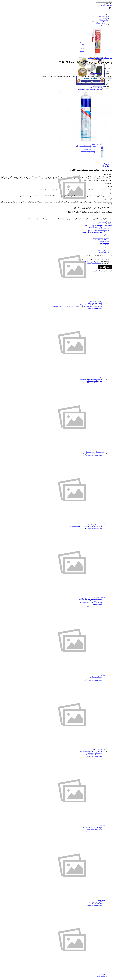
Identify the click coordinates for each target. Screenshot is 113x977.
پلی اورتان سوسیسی (96, 89)
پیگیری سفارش (104, 244)
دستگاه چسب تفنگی (96, 602)
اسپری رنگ (98, 303)
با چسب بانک (108, 247)
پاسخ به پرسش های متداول (101, 238)
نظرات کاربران (104, 166)
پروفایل (110, 8)
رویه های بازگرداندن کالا (102, 239)
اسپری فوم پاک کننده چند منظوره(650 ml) (89, 306)
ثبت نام (99, 7)
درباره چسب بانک (104, 252)
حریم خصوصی (104, 243)
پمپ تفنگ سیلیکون (96, 599)
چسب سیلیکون (97, 73)
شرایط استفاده (104, 241)
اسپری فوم (98, 87)
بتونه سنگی (98, 753)
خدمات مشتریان (107, 234)
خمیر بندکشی (98, 381)
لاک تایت (99, 144)
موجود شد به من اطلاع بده (105, 78)
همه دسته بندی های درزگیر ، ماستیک (91, 382)
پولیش (103, 900)
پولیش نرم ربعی (97, 827)
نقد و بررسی (105, 162)
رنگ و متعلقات (101, 301)
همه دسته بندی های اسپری (94, 308)
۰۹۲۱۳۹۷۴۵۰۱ (84, 261)
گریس (100, 678)
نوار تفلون (99, 903)
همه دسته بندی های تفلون (94, 905)
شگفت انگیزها (101, 976)
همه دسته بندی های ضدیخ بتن (93, 528)
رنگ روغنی (98, 227)
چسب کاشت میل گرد (95, 146)
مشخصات (106, 164)
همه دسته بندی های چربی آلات (93, 680)
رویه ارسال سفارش (103, 230)
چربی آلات (102, 749)
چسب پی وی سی (86, 151)
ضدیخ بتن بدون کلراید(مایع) (94, 526)
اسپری (103, 377)
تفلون (103, 974)
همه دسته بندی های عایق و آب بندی (91, 455)
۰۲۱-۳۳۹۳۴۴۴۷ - (94, 261)
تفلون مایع (99, 902)
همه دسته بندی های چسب (94, 152)
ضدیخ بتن (102, 597)
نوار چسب (102, 14)
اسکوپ (99, 604)
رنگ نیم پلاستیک (87, 225)
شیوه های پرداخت (103, 231)
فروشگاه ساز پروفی (97, 270)
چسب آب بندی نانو (96, 453)
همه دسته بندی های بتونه (94, 756)
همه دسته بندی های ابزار (94, 606)
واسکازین (99, 677)
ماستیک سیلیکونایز (96, 379)
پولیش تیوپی (98, 829)
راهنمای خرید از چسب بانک (104, 225)
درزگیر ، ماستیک (100, 23)
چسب (103, 18)
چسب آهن (92, 147)
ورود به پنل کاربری (106, 5)
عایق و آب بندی (100, 24)
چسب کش (98, 600)
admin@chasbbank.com (94, 263)
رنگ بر (96, 228)
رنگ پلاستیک (90, 230)
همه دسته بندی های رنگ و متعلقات (91, 232)
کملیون (103, 71)
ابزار (104, 675)
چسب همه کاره (87, 149)
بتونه (104, 825)
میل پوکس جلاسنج (96, 751)
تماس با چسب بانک (103, 251)
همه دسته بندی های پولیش (94, 830)
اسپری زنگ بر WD (96, 305)
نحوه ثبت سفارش (103, 228)
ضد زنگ (99, 223)
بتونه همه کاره (97, 754)
